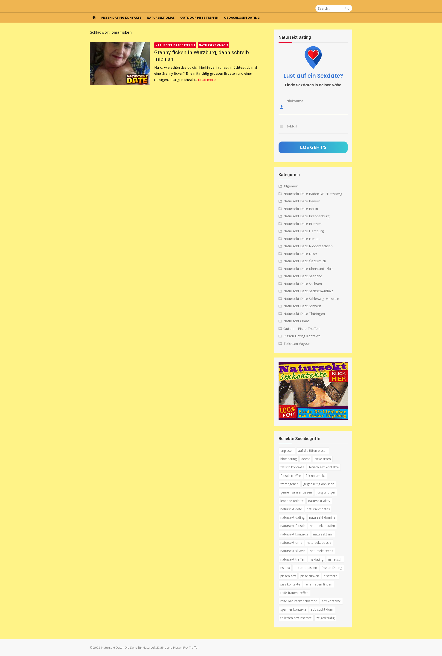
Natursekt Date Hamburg (303, 231)
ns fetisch (335, 559)
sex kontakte (331, 601)
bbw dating (288, 459)
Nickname (295, 101)
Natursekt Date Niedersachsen (308, 246)
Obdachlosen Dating (242, 17)
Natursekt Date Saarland (302, 276)
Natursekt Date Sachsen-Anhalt (308, 291)
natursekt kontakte (294, 534)
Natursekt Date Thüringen (304, 313)
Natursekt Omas (161, 17)
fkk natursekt (315, 475)
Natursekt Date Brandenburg (306, 216)
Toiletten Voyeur (296, 343)
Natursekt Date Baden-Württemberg (312, 193)
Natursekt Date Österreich (304, 261)
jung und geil (326, 492)
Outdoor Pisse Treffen (199, 17)
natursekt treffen (292, 559)
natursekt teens (321, 551)
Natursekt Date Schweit (302, 306)
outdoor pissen (305, 567)
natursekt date (291, 509)
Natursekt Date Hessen (302, 238)
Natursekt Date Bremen (302, 223)
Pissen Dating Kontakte (121, 17)
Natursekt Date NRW (300, 253)
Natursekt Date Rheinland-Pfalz (308, 268)
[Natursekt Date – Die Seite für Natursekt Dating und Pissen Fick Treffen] (94, 17)
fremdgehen (289, 484)
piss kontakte (290, 584)
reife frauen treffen (294, 593)
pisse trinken (309, 576)
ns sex (285, 567)
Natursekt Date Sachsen (302, 283)
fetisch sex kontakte (324, 467)
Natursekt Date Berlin (300, 208)
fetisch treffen (290, 475)
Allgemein (291, 186)
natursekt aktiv (319, 501)
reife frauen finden (318, 584)
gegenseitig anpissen (318, 484)
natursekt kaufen (322, 525)
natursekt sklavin (292, 551)
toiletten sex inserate (296, 618)
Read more (207, 79)
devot (305, 459)
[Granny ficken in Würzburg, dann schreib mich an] (120, 63)
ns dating (316, 559)
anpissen (287, 450)
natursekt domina (322, 517)
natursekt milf (323, 534)
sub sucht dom (322, 609)
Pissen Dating (332, 567)
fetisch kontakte (292, 467)
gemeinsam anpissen (296, 492)
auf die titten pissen (312, 450)
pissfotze (330, 576)
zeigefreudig (325, 618)
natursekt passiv (319, 542)
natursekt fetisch (292, 525)
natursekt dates (318, 509)
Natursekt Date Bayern (174, 45)
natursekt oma (291, 542)
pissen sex (288, 576)
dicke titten (322, 459)
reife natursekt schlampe (298, 601)
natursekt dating (292, 517)
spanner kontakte (293, 609)
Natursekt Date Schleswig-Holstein (311, 298)
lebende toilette (292, 501)
